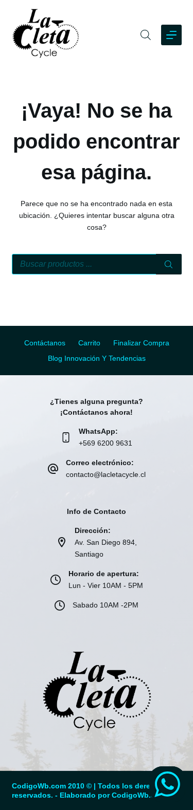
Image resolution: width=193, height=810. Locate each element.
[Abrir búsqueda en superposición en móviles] (146, 35)
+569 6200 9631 (105, 443)
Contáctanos (44, 343)
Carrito (89, 343)
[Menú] (171, 35)
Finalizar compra (141, 343)
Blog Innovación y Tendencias (97, 358)
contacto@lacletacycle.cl (106, 474)
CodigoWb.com (139, 795)
